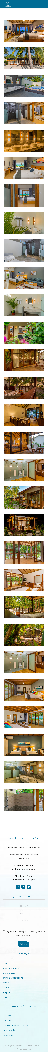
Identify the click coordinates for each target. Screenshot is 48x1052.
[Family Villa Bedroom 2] (24, 745)
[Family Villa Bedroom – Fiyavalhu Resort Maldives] (24, 717)
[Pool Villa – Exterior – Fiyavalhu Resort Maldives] (24, 58)
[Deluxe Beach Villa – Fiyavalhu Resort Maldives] (24, 360)
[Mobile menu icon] (42, 4)
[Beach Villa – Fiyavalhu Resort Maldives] (24, 195)
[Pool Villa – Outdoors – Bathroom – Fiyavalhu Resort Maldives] (24, 86)
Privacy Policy (24, 931)
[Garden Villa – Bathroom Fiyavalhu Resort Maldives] (24, 305)
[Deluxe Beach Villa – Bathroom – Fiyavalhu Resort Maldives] (24, 470)
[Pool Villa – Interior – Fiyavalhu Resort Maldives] (24, 31)
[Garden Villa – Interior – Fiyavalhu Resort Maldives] (24, 278)
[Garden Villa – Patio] (24, 333)
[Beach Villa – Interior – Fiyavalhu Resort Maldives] (24, 168)
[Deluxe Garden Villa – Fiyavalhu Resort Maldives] (24, 552)
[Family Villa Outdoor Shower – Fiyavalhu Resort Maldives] (24, 800)
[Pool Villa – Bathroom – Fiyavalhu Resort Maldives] (24, 113)
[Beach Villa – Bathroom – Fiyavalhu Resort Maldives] (24, 223)
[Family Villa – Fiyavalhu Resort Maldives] (24, 690)
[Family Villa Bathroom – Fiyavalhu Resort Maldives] (24, 772)
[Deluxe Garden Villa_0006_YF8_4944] (24, 662)
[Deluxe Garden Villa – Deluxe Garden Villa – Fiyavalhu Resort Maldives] (24, 525)
